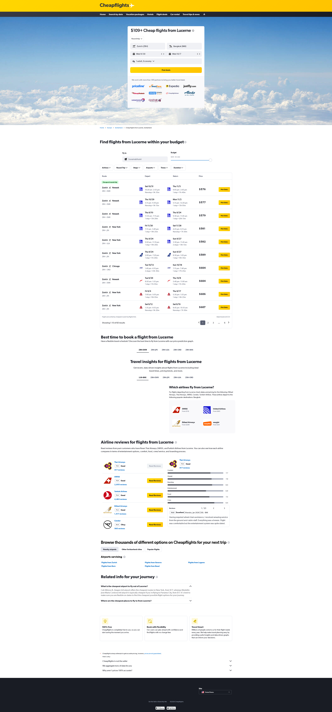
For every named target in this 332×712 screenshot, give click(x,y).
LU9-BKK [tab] (142, 377)
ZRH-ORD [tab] (177, 350)
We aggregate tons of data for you (117, 666)
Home (103, 14)
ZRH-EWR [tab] (143, 350)
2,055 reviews (120, 484)
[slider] (210, 160)
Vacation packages (135, 14)
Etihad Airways (120, 506)
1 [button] (202, 323)
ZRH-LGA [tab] (165, 350)
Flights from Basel (152, 566)
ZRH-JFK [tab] (154, 350)
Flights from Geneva (153, 562)
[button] (193, 30)
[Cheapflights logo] (114, 5)
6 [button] (224, 323)
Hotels (150, 14)
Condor (117, 521)
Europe (109, 128)
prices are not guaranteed (152, 653)
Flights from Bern (108, 566)
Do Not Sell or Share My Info (158, 702)
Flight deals (162, 14)
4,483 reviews (120, 499)
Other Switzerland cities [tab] (132, 549)
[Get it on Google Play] (160, 708)
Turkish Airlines (120, 491)
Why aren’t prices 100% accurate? (117, 670)
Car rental (175, 14)
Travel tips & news (191, 14)
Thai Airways (119, 462)
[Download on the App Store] (171, 708)
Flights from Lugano (196, 562)
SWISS (117, 477)
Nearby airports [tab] (109, 549)
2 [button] (208, 323)
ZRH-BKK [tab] (189, 350)
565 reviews (119, 528)
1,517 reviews (120, 514)
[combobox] (137, 38)
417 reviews (119, 470)
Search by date (116, 14)
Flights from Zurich (109, 562)
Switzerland (119, 128)
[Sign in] (204, 14)
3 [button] (213, 323)
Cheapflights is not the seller (114, 661)
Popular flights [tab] (153, 549)
